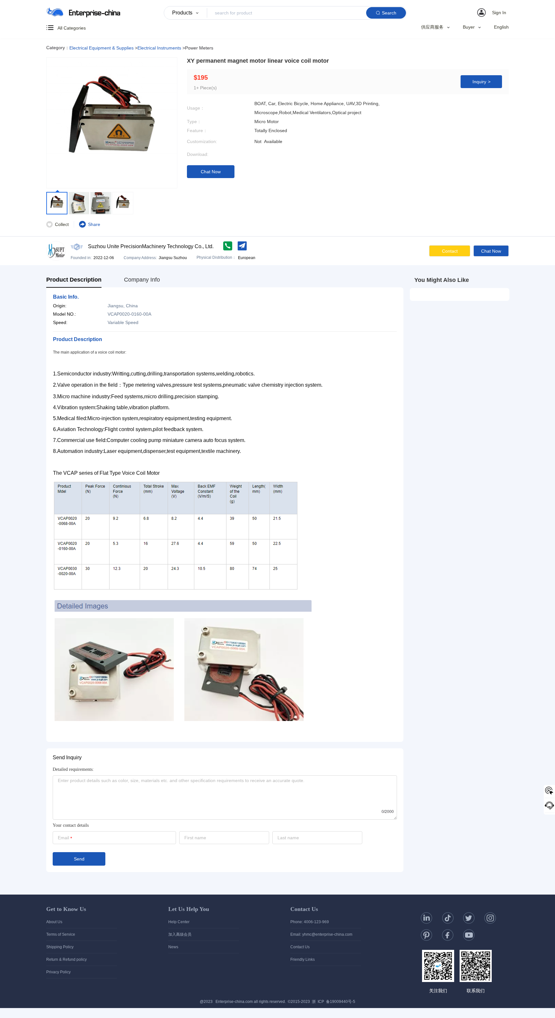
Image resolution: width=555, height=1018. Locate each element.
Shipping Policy (60, 947)
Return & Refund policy (66, 959)
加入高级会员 (179, 934)
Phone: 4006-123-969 (309, 922)
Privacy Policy (58, 972)
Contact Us (304, 909)
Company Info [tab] (142, 279)
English (501, 27)
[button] (493, 12)
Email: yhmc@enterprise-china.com (321, 934)
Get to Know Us (66, 909)
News (173, 947)
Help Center (178, 922)
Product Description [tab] (73, 279)
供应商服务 (432, 27)
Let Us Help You (188, 909)
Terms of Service (60, 934)
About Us (54, 922)
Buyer (469, 27)
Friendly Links (302, 959)
